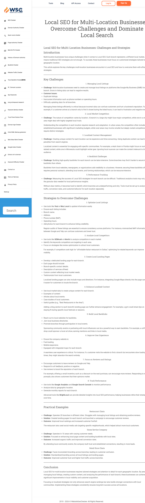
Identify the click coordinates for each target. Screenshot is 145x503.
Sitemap (6, 192)
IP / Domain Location (14, 87)
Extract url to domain (14, 154)
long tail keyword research (16, 102)
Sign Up (124, 3)
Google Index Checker (14, 147)
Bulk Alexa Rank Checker (15, 139)
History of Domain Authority (16, 57)
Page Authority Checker (15, 42)
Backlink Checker (13, 65)
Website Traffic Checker (15, 72)
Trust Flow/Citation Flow (15, 117)
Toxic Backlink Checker (16, 80)
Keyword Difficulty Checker (16, 162)
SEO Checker (12, 20)
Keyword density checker (15, 110)
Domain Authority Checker (16, 27)
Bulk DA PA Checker (14, 50)
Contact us (11, 169)
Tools (51, 3)
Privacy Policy (12, 184)
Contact (91, 3)
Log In (108, 3)
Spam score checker (14, 35)
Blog (62, 3)
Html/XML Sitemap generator (17, 132)
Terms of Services (13, 177)
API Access (76, 3)
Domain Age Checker (14, 125)
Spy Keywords (12, 95)
